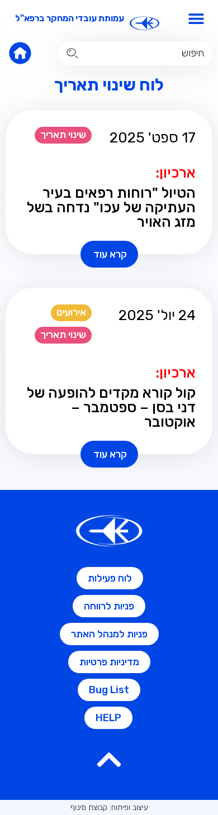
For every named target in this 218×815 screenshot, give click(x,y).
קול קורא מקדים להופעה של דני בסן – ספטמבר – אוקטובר (111, 407)
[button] (196, 18)
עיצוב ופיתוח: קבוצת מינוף (109, 807)
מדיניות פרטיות (109, 662)
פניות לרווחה (109, 606)
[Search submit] (72, 53)
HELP (108, 718)
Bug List (109, 690)
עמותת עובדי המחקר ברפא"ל (69, 18)
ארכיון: (175, 173)
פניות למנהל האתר (109, 634)
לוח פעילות (110, 578)
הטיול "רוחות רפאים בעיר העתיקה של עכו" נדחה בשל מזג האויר (111, 207)
